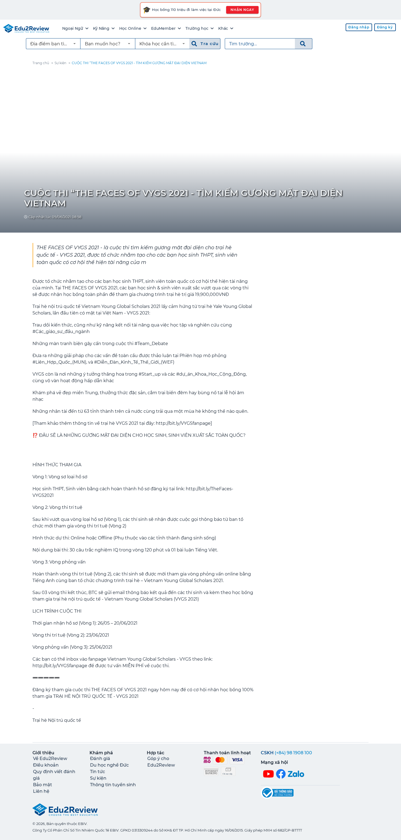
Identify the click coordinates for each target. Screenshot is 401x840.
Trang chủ (40, 63)
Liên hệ (41, 791)
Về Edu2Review (50, 758)
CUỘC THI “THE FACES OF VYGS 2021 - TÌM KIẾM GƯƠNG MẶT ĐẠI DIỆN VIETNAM (139, 63)
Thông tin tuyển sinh (113, 784)
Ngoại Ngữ (72, 28)
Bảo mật (42, 784)
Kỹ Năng (101, 28)
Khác (223, 28)
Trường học (196, 28)
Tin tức (97, 771)
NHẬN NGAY (242, 10)
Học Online (130, 28)
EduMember (163, 28)
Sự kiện (60, 63)
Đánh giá (100, 758)
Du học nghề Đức (109, 765)
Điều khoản (46, 765)
